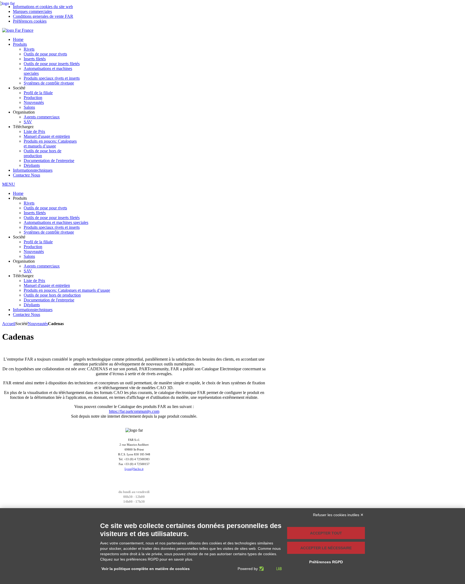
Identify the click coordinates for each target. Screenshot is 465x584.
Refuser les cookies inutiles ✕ (338, 515)
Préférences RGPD (326, 562)
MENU (8, 184)
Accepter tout (326, 533)
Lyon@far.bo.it (134, 468)
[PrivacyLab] (270, 568)
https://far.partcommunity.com (134, 411)
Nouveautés (38, 323)
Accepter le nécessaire (326, 548)
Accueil (8, 323)
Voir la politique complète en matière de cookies (145, 569)
